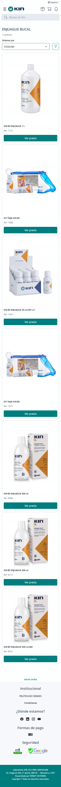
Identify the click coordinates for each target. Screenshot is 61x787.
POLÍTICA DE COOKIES (30, 696)
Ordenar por (8, 40)
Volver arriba (30, 679)
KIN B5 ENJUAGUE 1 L (14, 126)
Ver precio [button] (30, 138)
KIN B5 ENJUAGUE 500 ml (16, 493)
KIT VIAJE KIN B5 (12, 218)
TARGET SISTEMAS (38, 775)
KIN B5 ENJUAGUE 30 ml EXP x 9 (19, 309)
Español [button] (53, 2)
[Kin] (16, 9)
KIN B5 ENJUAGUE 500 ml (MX (18, 646)
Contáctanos (30, 703)
